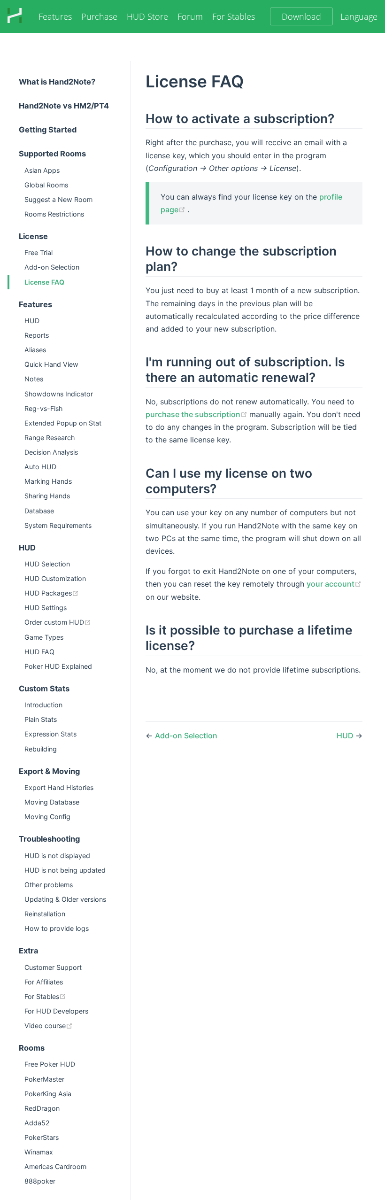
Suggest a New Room (58, 199)
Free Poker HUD (49, 1064)
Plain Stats (40, 719)
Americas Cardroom (55, 1166)
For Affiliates (43, 982)
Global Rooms (46, 185)
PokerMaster (44, 1079)
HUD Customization (55, 578)
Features (55, 16)
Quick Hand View (51, 364)
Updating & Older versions (65, 899)
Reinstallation (44, 914)
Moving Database (51, 802)
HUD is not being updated (65, 870)
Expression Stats (50, 734)
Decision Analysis (51, 452)
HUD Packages (77, 592)
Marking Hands (48, 481)
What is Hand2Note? (57, 81)
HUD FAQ (39, 652)
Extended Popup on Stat (62, 423)
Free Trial (38, 252)
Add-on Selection (51, 267)
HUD (31, 321)
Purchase (99, 16)
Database (39, 511)
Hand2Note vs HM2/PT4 (64, 105)
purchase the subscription (197, 414)
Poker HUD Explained (58, 666)
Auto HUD (40, 467)
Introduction (43, 705)
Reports (36, 335)
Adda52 (37, 1123)
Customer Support (53, 967)
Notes (33, 379)
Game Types (43, 637)
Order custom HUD (77, 622)
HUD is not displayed (57, 855)
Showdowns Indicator (58, 394)
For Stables (233, 16)
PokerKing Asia (47, 1094)
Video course (77, 1025)
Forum (190, 16)
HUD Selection (47, 564)
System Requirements (58, 525)
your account (330, 583)
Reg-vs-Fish (43, 408)
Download (301, 16)
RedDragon (42, 1108)
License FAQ (44, 282)
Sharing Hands (47, 496)
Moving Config (47, 817)
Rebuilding (40, 749)
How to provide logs (56, 928)
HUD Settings (45, 608)
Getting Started (48, 129)
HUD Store (147, 16)
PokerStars (41, 1137)
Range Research (49, 437)
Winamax (38, 1152)
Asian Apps (42, 170)
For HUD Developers (56, 1011)
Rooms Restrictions (54, 214)
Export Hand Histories (58, 787)
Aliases (35, 350)
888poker (39, 1181)
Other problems (48, 885)
